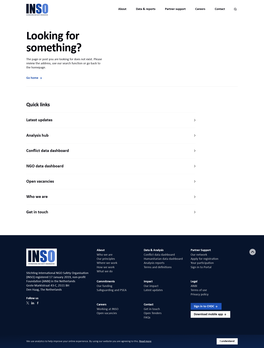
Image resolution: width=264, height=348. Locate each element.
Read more (145, 341)
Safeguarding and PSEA (112, 290)
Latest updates (39, 120)
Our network (199, 254)
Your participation (202, 263)
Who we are (37, 197)
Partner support (175, 9)
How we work (106, 267)
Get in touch (37, 212)
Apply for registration (204, 259)
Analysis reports (154, 263)
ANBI (194, 286)
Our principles (106, 259)
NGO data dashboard (45, 166)
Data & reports (145, 9)
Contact (220, 9)
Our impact (151, 286)
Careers (200, 9)
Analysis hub (37, 135)
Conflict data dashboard (47, 151)
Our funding (104, 286)
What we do (105, 271)
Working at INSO (107, 309)
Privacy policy (200, 294)
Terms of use (199, 290)
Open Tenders (152, 313)
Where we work (107, 263)
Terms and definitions (158, 267)
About (122, 9)
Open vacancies (40, 181)
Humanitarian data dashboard (163, 259)
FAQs (147, 317)
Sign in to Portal (201, 267)
